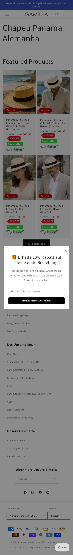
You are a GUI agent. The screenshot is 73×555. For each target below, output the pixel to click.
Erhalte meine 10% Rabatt (36, 300)
